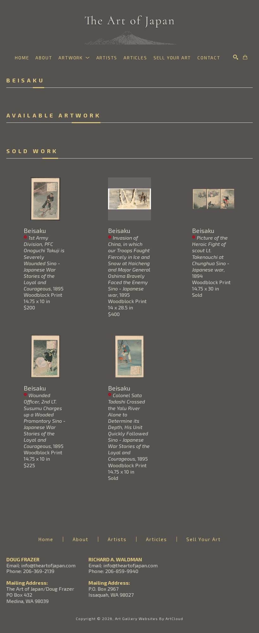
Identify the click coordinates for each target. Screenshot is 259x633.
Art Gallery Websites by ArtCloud (149, 618)
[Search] (235, 57)
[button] (74, 57)
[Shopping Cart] (245, 57)
